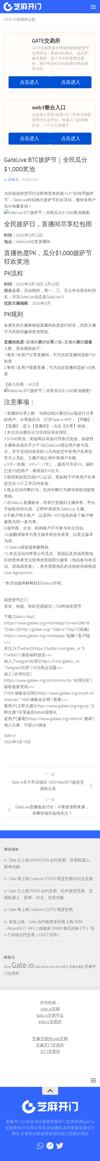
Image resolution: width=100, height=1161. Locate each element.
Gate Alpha (41, 967)
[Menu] (93, 6)
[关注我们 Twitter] (59, 1146)
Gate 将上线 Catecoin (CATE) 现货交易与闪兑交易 (51, 878)
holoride (54, 967)
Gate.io (22, 965)
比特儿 (13, 180)
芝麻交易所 (76, 967)
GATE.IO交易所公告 (19, 19)
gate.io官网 (50, 1009)
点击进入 (29, 82)
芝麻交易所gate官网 (50, 1038)
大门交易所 (50, 1051)
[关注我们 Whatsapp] (40, 1146)
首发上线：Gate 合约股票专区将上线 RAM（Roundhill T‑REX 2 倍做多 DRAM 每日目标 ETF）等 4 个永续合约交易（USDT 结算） (49, 928)
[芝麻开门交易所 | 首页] (28, 6)
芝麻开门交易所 (50, 1045)
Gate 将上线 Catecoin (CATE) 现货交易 (41, 909)
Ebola (7, 967)
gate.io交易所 (50, 1021)
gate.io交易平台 (50, 1015)
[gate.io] (50, 1146)
